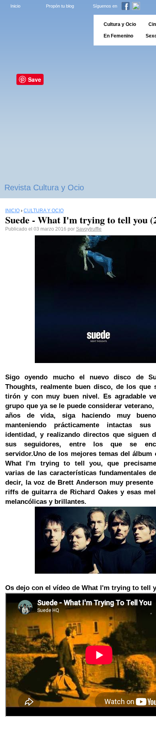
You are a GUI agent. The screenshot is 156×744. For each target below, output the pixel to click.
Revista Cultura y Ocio (44, 187)
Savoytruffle (89, 229)
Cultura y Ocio (120, 24)
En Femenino (118, 36)
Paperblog (44, 30)
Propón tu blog (60, 6)
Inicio (15, 6)
